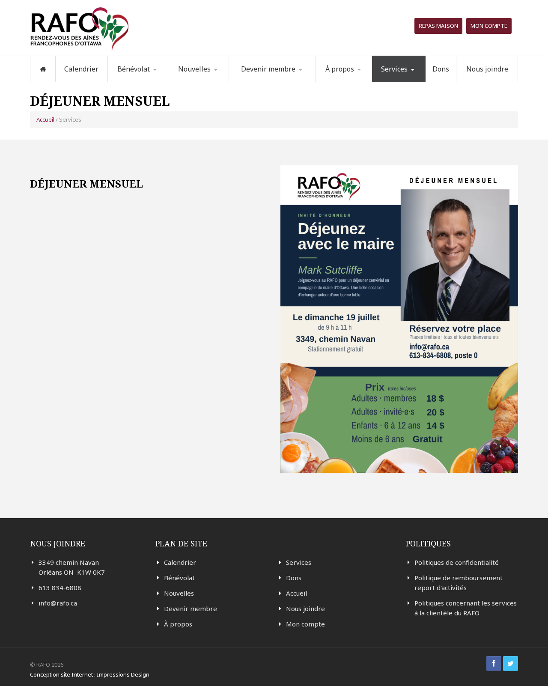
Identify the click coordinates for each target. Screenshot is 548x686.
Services (298, 562)
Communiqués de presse (210, 79)
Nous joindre (487, 69)
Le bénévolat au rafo (152, 81)
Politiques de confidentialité (456, 562)
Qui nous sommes (355, 81)
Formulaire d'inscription (151, 80)
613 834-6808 (60, 587)
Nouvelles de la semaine (204, 81)
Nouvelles (194, 69)
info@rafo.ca (58, 603)
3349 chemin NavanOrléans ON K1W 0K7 (72, 567)
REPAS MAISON (438, 26)
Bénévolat (179, 577)
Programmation (409, 81)
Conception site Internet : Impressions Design (89, 674)
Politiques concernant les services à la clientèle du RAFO (465, 608)
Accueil (45, 119)
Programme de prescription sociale (415, 80)
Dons (440, 69)
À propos (178, 624)
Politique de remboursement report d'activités (458, 582)
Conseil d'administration (358, 80)
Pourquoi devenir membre (268, 81)
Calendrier (81, 69)
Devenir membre (190, 608)
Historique (360, 80)
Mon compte (489, 26)
